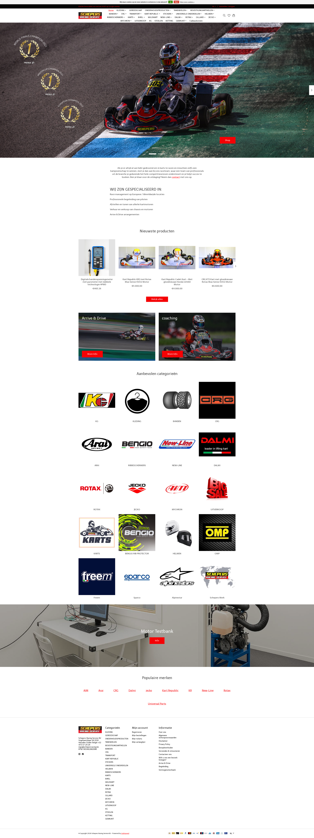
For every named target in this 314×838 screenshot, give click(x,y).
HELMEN (177, 553)
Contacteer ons (165, 754)
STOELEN (159, 21)
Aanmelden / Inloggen (227, 6)
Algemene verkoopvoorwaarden (167, 736)
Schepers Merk (217, 597)
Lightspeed (125, 833)
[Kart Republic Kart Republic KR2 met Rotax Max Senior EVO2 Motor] (137, 257)
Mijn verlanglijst (138, 742)
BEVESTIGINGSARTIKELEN (116, 745)
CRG (217, 421)
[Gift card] (213, 833)
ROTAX (97, 509)
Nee (176, 2)
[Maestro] (201, 833)
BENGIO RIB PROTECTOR (137, 553)
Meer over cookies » (187, 2)
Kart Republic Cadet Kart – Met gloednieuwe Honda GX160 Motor (177, 282)
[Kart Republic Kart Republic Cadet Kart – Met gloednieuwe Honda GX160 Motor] (177, 257)
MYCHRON (177, 509)
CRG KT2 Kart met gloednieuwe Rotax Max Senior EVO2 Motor (217, 280)
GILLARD (108, 795)
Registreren (137, 732)
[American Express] (217, 833)
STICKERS (109, 762)
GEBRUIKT (109, 819)
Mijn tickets (137, 739)
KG (150, 21)
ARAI (97, 465)
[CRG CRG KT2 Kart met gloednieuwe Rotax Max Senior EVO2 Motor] (217, 257)
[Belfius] (205, 833)
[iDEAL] (181, 833)
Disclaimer (163, 741)
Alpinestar (177, 597)
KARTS (97, 553)
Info (157, 640)
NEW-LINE (177, 465)
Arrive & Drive (164, 763)
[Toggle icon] (224, 15)
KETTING (169, 21)
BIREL (107, 779)
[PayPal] (173, 833)
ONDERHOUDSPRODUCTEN (116, 739)
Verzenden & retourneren (169, 751)
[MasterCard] (189, 833)
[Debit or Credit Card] (177, 833)
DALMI (217, 465)
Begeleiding (163, 766)
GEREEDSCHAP (135, 10)
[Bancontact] (197, 833)
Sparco (137, 597)
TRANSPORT (110, 755)
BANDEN (177, 421)
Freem (97, 597)
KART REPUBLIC (111, 759)
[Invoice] (221, 833)
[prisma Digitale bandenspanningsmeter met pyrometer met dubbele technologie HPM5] (96, 257)
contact (176, 177)
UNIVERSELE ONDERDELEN (116, 765)
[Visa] (193, 833)
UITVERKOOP (140, 21)
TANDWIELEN (111, 742)
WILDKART (152, 17)
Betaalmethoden (166, 748)
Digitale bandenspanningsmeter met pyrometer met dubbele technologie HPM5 (97, 282)
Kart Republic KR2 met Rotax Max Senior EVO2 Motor (137, 280)
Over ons (162, 732)
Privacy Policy (164, 744)
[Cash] (169, 833)
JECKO (137, 509)
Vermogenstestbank (167, 770)
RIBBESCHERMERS (137, 465)
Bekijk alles (157, 299)
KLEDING (137, 421)
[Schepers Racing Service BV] (90, 15)
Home (111, 10)
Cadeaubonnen (196, 21)
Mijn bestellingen (139, 735)
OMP (217, 553)
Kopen (227, 140)
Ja (170, 2)
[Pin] (225, 833)
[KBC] (209, 833)
